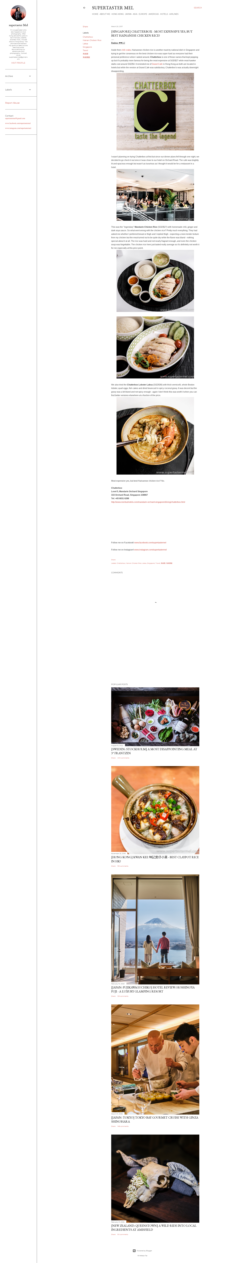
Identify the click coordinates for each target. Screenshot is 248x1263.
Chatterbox (88, 37)
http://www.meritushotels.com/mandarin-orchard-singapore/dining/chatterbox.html (148, 502)
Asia (135, 14)
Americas (154, 14)
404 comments (123, 758)
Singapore (87, 47)
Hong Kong (117, 14)
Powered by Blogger (144, 1251)
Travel (85, 50)
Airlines (174, 14)
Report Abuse (12, 103)
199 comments (122, 866)
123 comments (122, 996)
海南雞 (85, 54)
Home (95, 14)
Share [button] (85, 26)
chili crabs (126, 50)
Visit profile (18, 63)
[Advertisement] (155, 659)
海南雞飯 (86, 57)
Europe (143, 14)
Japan (128, 14)
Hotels (164, 14)
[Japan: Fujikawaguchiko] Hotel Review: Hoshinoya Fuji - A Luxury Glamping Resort (153, 989)
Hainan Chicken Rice (92, 40)
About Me (105, 14)
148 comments (123, 1126)
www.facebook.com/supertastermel (150, 543)
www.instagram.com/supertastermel (150, 550)
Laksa (85, 44)
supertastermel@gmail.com (15, 118)
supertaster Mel (113, 8)
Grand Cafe (157, 64)
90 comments (122, 1234)
